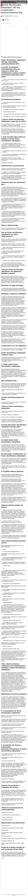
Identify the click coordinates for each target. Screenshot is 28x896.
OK (25, 2)
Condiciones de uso (10, 894)
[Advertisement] (14, 41)
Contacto (14, 895)
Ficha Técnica (7, 23)
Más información (20, 2)
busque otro (15, 16)
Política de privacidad (20, 894)
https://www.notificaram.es (14, 704)
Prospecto (6, 19)
